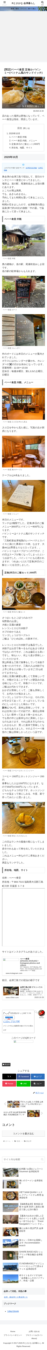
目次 (19, 128)
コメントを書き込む (23, 1133)
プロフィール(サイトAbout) (34, 1336)
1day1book (13, 1311)
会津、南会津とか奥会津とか (16, 1297)
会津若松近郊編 (31, 168)
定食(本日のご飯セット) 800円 (25, 144)
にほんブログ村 (11, 1021)
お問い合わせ (34, 1331)
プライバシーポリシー (13, 1335)
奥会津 (7, 1064)
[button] (38, 1084)
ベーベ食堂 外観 (19, 137)
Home (12, 1331)
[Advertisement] (23, 37)
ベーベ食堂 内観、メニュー (24, 140)
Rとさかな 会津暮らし (23, 3)
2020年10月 (14, 133)
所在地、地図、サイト (21, 147)
